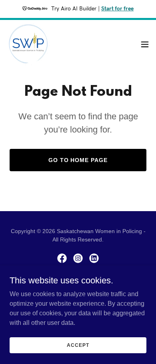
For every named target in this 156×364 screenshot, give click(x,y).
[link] (28, 44)
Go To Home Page (78, 160)
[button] (145, 44)
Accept (78, 345)
